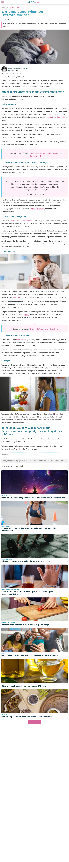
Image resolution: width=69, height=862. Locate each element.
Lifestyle (4, 653)
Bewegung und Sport (8, 559)
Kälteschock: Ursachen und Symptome (43, 329)
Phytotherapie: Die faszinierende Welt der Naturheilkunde (26, 717)
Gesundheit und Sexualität (10, 590)
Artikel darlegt (18, 297)
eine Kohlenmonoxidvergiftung (21, 221)
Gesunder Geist (6, 495)
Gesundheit (4, 7)
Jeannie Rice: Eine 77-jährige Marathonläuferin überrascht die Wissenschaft (28, 529)
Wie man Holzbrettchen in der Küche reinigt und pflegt (25, 625)
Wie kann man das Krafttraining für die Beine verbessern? (26, 561)
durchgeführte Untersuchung (56, 117)
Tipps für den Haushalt (8, 622)
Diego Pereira (15, 70)
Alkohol (26, 314)
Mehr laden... (34, 722)
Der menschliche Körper (17, 7)
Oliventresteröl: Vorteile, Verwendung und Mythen (23, 686)
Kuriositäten (5, 526)
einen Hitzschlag (22, 340)
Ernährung (5, 684)
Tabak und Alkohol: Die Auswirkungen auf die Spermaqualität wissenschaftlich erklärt (28, 593)
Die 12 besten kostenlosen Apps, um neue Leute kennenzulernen (29, 655)
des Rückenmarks (38, 209)
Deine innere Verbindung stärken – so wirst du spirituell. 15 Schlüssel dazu (33, 498)
